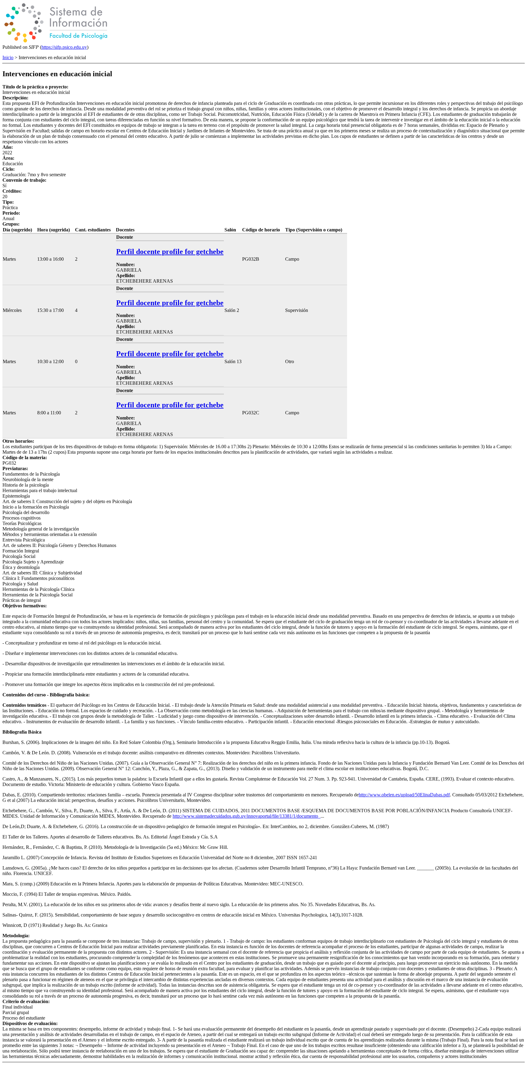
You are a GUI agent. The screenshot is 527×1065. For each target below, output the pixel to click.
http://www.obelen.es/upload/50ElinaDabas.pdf (404, 794)
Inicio (7, 57)
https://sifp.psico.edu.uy (64, 47)
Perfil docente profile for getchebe (170, 252)
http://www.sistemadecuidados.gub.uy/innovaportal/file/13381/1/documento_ (247, 816)
